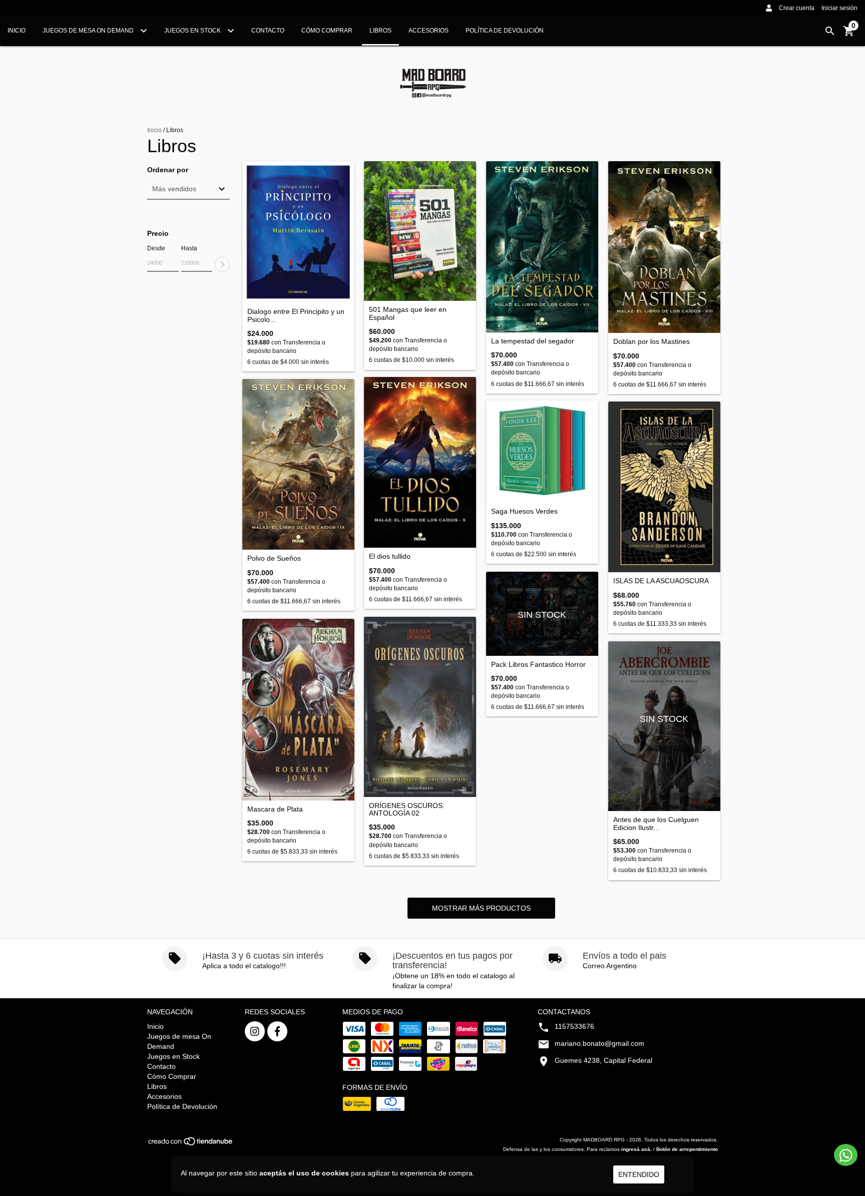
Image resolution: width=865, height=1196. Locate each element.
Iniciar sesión (839, 8)
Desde (156, 248)
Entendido (638, 1174)
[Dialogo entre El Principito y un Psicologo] (298, 232)
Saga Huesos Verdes (524, 511)
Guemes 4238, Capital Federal (603, 1060)
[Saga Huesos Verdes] (542, 452)
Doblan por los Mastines (651, 341)
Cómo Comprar (326, 30)
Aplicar (222, 264)
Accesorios (428, 30)
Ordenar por (167, 170)
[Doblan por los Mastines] (664, 247)
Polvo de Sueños (274, 558)
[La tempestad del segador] (542, 246)
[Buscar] (829, 31)
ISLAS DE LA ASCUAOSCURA (661, 581)
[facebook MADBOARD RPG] (277, 1031)
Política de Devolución (505, 30)
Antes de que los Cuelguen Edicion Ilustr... (656, 823)
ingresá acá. (636, 1149)
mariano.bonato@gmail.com (599, 1043)
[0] (848, 35)
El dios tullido (389, 556)
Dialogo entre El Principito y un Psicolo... (295, 315)
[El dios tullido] (420, 462)
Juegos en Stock (193, 30)
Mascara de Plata (275, 809)
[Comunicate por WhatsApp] (845, 1155)
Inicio (17, 30)
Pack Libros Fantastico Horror (538, 664)
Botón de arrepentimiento (687, 1149)
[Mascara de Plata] (298, 710)
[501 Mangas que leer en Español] (420, 231)
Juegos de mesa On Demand (89, 30)
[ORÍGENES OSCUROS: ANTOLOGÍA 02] (420, 707)
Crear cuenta (796, 8)
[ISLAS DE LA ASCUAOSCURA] (664, 487)
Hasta (189, 248)
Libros (380, 30)
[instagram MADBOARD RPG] (255, 1031)
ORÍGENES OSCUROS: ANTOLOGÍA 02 (407, 809)
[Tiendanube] (191, 1144)
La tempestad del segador (532, 341)
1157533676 (574, 1026)
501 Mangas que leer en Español (408, 313)
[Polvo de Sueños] (298, 464)
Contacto (267, 30)
